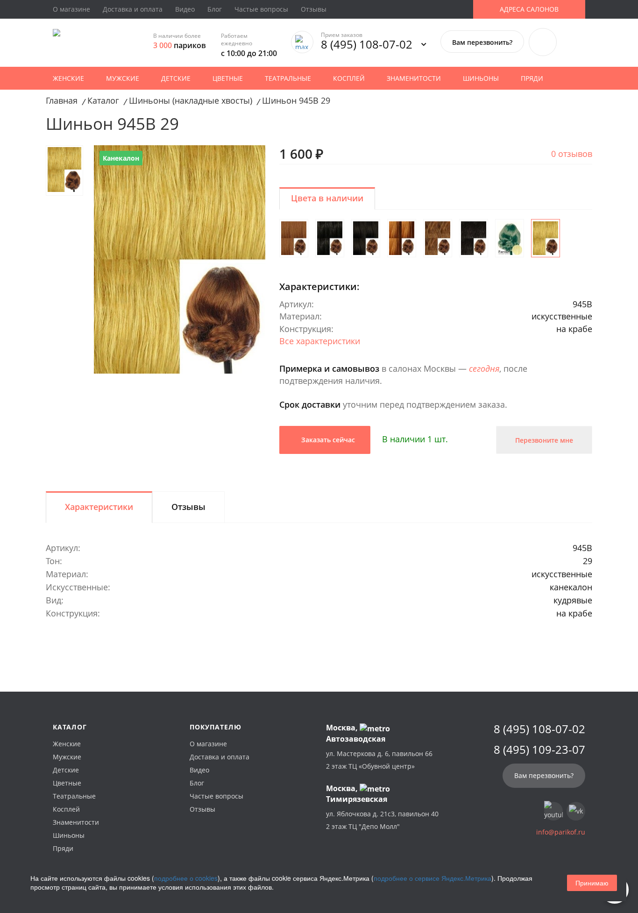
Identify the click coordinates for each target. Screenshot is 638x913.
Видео (185, 9)
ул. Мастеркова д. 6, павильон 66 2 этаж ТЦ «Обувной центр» (379, 760)
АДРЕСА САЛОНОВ (529, 9)
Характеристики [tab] (99, 506)
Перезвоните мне (544, 440)
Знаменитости (414, 78)
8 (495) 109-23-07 (539, 749)
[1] (365, 238)
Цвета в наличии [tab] (327, 198)
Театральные (288, 78)
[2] (329, 238)
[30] (437, 238)
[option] (179, 259)
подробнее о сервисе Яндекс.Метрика (432, 878)
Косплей (349, 78)
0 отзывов (571, 153)
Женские (68, 78)
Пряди (532, 78)
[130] (293, 238)
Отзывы (313, 9)
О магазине (71, 9)
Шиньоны (481, 78)
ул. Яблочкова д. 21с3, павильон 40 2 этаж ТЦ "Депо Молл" (382, 820)
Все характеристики (319, 341)
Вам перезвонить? (482, 42)
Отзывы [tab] (188, 506)
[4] (473, 238)
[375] (401, 238)
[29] (545, 238)
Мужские (122, 78)
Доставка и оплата (133, 9)
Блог (214, 9)
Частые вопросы (261, 9)
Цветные (228, 78)
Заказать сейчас (327, 439)
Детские (176, 78)
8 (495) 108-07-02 (366, 44)
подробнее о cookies (186, 878)
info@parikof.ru (560, 832)
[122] (509, 238)
